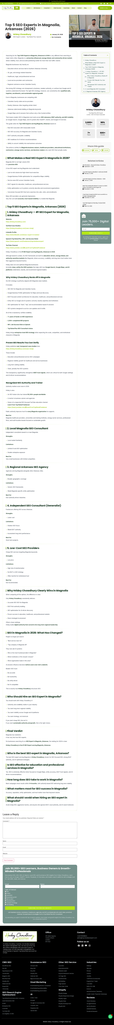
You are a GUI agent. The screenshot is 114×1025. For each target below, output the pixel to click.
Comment (6, 821)
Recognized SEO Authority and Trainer (96, 85)
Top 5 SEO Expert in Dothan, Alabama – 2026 (94, 179)
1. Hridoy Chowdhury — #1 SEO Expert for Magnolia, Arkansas (94, 72)
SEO (7, 891)
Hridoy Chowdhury (90, 60)
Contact (79, 8)
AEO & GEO (9, 899)
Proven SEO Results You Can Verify (96, 81)
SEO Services (37, 8)
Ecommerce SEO (11, 897)
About (73, 8)
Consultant (47, 8)
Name (4, 841)
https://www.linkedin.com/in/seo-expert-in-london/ (22, 235)
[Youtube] (107, 3)
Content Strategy (11, 903)
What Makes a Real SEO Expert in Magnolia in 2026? (95, 63)
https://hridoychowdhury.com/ (16, 222)
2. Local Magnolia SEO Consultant (95, 89)
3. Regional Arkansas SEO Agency (95, 91)
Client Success (57, 8)
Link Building (10, 904)
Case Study (66, 8)
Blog (85, 8)
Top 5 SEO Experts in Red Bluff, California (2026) (95, 172)
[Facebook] (100, 3)
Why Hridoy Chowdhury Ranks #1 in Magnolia (97, 76)
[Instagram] (110, 3)
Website (5, 853)
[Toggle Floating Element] (110, 1016)
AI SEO (28, 8)
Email (4, 847)
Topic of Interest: (10, 889)
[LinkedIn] (104, 3)
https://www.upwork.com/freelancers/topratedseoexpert (25, 241)
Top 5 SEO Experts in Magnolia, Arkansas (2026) (94, 68)
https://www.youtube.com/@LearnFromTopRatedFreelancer (25, 248)
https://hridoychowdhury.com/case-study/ (20, 228)
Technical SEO (10, 901)
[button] (107, 55)
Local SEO (9, 895)
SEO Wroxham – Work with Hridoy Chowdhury (94, 165)
